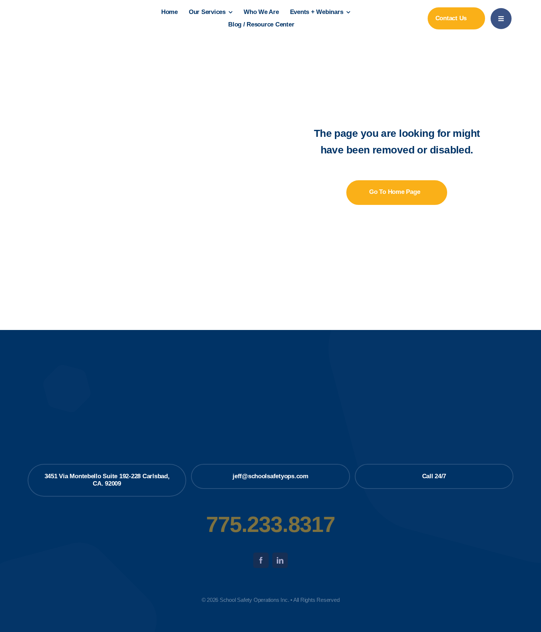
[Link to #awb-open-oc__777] (501, 18)
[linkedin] (280, 560)
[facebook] (261, 560)
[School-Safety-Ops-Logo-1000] (67, 6)
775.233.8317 (270, 524)
